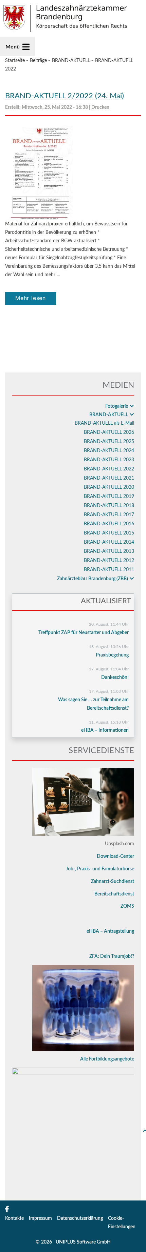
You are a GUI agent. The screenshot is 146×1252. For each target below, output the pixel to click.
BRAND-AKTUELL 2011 (109, 569)
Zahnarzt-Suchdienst (112, 881)
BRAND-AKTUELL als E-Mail (104, 423)
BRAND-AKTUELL (71, 60)
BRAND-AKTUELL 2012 (109, 560)
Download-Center (115, 856)
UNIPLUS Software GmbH (83, 1242)
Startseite (15, 60)
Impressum (40, 1218)
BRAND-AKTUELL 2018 (109, 505)
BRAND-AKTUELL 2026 (109, 432)
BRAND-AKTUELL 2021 (109, 478)
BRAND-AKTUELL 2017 (109, 514)
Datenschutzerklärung (80, 1218)
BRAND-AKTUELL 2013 (109, 551)
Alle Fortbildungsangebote (107, 1059)
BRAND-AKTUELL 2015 (109, 533)
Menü (12, 46)
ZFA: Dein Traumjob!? (111, 956)
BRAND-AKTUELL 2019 (109, 496)
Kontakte (14, 1218)
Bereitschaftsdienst (114, 894)
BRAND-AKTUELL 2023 (109, 460)
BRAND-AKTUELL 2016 (109, 524)
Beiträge (38, 60)
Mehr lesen (30, 298)
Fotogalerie (116, 406)
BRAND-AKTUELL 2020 (109, 487)
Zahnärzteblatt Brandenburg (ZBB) (92, 579)
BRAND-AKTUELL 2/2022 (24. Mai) (64, 96)
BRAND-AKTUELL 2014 (109, 542)
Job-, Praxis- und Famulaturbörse (100, 869)
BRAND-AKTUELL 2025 (109, 441)
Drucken (100, 107)
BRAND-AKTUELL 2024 (109, 450)
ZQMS (127, 906)
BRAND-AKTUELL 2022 (109, 469)
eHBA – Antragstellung (110, 931)
